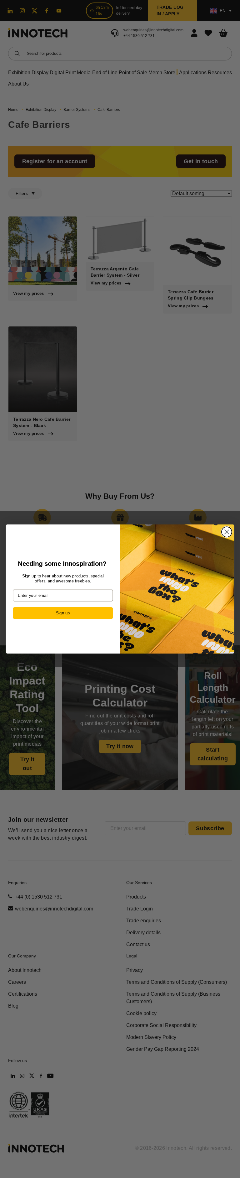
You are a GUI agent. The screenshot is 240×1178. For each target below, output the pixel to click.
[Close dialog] (227, 532)
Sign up (63, 613)
